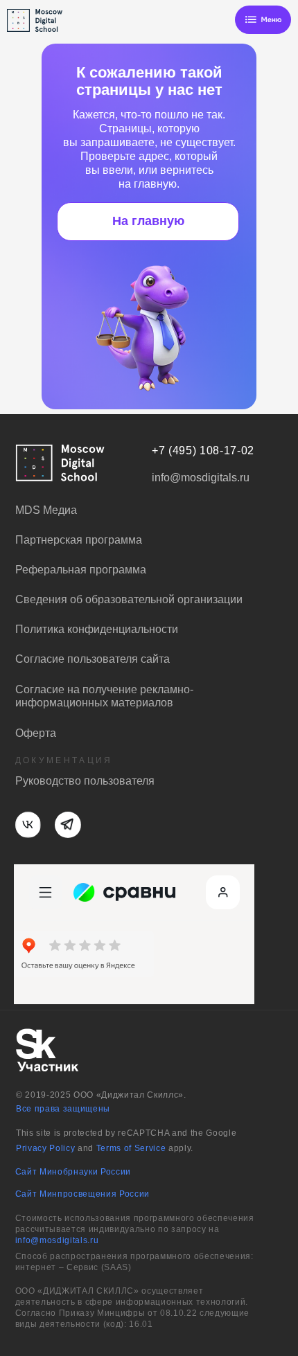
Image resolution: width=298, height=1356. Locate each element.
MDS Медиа (46, 509)
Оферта (35, 732)
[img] (263, 20)
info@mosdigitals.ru (57, 1240)
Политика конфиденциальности (96, 629)
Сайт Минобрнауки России (73, 1172)
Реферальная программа (80, 569)
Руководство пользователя (85, 780)
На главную (148, 221)
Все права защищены (63, 1109)
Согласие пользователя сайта (92, 658)
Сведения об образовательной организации (129, 599)
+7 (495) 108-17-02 (203, 450)
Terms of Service (131, 1148)
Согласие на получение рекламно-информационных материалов (104, 695)
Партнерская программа (78, 539)
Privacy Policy (45, 1148)
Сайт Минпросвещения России (82, 1194)
